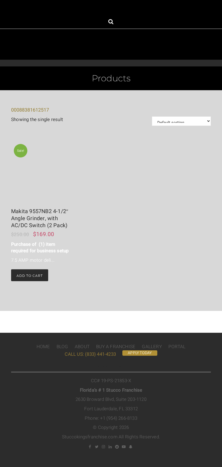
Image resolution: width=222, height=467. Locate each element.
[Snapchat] (130, 446)
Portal (176, 346)
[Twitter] (97, 446)
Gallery (152, 346)
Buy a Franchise (115, 346)
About (82, 346)
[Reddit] (117, 446)
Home (43, 346)
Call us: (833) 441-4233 (90, 354)
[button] (110, 22)
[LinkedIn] (110, 446)
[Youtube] (124, 446)
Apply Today (140, 353)
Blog (62, 346)
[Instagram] (103, 446)
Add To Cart (30, 276)
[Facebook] (90, 446)
